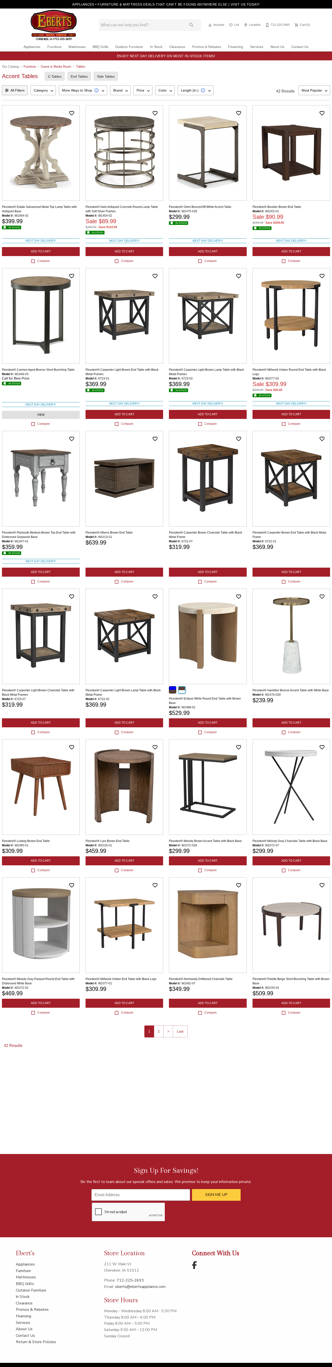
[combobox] (43, 90)
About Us (277, 47)
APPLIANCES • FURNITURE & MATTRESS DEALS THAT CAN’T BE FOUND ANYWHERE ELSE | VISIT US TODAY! (166, 4)
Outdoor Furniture (129, 47)
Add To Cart (41, 251)
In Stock (156, 47)
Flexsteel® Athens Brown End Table (109, 532)
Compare (43, 261)
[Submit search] (191, 25)
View (40, 414)
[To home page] (53, 25)
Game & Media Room (56, 66)
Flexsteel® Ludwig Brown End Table (26, 841)
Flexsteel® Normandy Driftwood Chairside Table (201, 979)
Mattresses (77, 47)
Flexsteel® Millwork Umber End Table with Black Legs (121, 979)
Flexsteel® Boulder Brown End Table (277, 207)
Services (256, 47)
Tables (80, 66)
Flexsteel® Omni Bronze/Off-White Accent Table (200, 207)
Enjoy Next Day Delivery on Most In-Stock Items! (166, 56)
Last (180, 1031)
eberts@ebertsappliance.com (140, 1286)
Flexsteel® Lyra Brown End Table (108, 841)
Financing (235, 47)
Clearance (177, 47)
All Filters (17, 90)
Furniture (54, 47)
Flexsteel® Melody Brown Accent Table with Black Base (205, 841)
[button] (210, 25)
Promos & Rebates (206, 47)
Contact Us (299, 47)
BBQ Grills (100, 47)
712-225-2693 (130, 1280)
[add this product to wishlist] (72, 113)
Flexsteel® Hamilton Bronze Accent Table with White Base (291, 690)
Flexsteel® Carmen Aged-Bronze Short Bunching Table (38, 369)
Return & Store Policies (36, 1342)
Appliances (32, 47)
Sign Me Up (216, 1194)
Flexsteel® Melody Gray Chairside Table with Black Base (290, 841)
